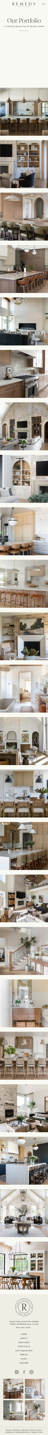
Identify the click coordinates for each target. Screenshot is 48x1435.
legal (39, 1430)
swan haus (37, 1432)
